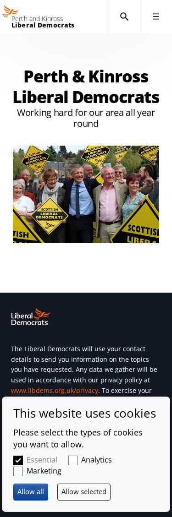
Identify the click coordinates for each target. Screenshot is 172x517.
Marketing (44, 471)
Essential (42, 460)
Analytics (96, 460)
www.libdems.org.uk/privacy (54, 390)
